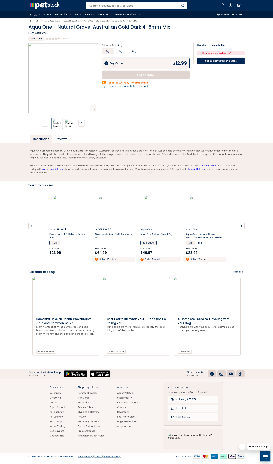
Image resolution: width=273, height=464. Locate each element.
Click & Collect (208, 165)
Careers (121, 407)
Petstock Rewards (87, 393)
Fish (36, 21)
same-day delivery (52, 169)
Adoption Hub (124, 426)
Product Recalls (86, 431)
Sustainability (124, 397)
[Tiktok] (240, 373)
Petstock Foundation (128, 402)
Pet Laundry (56, 416)
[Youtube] (231, 373)
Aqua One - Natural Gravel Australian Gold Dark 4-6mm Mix (110, 21)
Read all (237, 271)
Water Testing (57, 426)
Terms (98, 456)
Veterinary (55, 393)
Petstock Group (112, 456)
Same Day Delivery (88, 421)
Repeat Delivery (196, 169)
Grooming (55, 397)
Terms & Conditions (89, 426)
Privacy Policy (85, 407)
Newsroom (123, 412)
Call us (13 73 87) (186, 399)
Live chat (181, 408)
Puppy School (57, 407)
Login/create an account (116, 86)
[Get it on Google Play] (75, 373)
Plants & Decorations (51, 21)
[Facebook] (212, 373)
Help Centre (183, 417)
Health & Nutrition (45, 351)
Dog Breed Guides (127, 421)
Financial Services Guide (91, 435)
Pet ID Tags (56, 421)
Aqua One (41, 32)
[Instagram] (221, 373)
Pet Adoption (57, 412)
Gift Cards (83, 397)
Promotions (84, 402)
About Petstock (125, 393)
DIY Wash (55, 402)
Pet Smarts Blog (126, 416)
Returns (82, 416)
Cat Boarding (57, 435)
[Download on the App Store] (100, 373)
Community (185, 351)
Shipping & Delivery (88, 412)
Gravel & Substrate (72, 21)
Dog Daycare (57, 431)
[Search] (183, 5)
